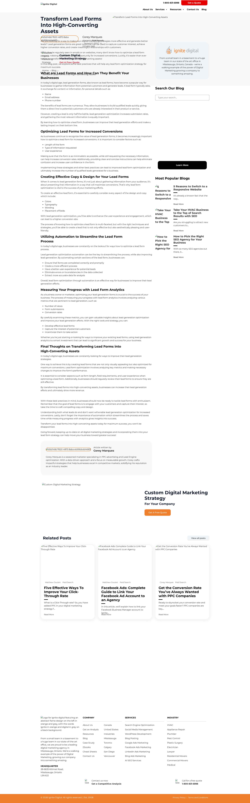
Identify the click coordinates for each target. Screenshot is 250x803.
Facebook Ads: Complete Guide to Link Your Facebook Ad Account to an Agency (123, 594)
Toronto (108, 743)
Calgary (108, 747)
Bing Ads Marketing (135, 756)
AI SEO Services (133, 760)
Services (160, 9)
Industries (109, 734)
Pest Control (173, 738)
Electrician (172, 747)
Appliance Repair (176, 729)
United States (111, 729)
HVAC (170, 725)
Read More (178, 204)
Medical (171, 765)
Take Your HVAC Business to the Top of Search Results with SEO (191, 213)
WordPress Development (138, 734)
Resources (175, 9)
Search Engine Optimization (139, 725)
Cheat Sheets (90, 751)
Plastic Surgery (175, 743)
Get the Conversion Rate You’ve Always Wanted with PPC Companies (180, 592)
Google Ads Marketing (136, 743)
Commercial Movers (177, 760)
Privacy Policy (179, 797)
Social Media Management (139, 729)
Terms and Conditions (198, 797)
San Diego (109, 751)
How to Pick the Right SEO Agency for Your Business (188, 239)
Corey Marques (103, 450)
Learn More (182, 165)
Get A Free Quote (157, 512)
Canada (108, 725)
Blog (204, 9)
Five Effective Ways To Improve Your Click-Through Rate (64, 592)
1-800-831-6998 (171, 3)
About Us (148, 9)
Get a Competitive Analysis (106, 784)
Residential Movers (177, 756)
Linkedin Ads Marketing (137, 751)
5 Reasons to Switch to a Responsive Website (190, 188)
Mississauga (110, 738)
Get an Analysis (91, 729)
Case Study (89, 743)
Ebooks (87, 747)
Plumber (171, 734)
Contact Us (193, 9)
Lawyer (171, 751)
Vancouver (109, 756)
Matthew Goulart (53, 582)
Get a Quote (194, 3)
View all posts (198, 538)
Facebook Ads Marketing (138, 747)
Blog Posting (131, 738)
